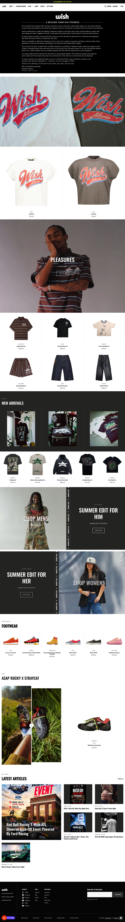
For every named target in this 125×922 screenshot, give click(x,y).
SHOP (10, 6)
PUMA (94, 743)
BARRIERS (12, 478)
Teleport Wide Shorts (21, 386)
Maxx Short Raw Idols (62, 386)
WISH (31, 212)
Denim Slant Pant (104, 386)
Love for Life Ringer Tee (104, 346)
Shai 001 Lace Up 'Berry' (114, 652)
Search (109, 6)
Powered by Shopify (118, 918)
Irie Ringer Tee (13, 480)
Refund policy (24, 918)
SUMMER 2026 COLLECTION (98, 523)
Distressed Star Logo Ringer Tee (37, 480)
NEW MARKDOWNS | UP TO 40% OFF (62, 2)
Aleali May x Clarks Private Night (105, 808)
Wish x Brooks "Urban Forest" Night (13, 867)
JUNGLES (104, 344)
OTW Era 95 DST (72, 652)
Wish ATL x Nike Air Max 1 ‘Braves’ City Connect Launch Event (76, 838)
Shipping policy (61, 918)
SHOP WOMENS (89, 583)
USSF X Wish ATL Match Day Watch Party (76, 808)
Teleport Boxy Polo (21, 346)
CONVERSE (114, 650)
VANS (72, 650)
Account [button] (115, 6)
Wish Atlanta (108, 918)
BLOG (29, 6)
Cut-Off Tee (31, 214)
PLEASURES (21, 344)
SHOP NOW (62, 273)
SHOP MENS (35, 518)
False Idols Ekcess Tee (62, 346)
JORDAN (31, 650)
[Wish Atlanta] (4, 6)
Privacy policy (36, 918)
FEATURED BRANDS (21, 6)
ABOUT (36, 6)
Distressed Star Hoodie (62, 480)
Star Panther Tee (112, 480)
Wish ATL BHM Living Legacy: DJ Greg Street (109, 837)
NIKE (10, 650)
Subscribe (118, 894)
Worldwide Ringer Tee (87, 480)
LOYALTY (42, 6)
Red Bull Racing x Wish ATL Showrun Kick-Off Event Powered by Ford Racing (30, 829)
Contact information (74, 918)
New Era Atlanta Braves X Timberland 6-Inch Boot (52, 653)
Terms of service (48, 918)
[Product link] (31, 184)
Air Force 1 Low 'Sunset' (10, 652)
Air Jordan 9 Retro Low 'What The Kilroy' (31, 652)
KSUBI (62, 344)
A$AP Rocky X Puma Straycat (94, 745)
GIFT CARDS (50, 6)
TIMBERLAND (52, 650)
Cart (121, 6)
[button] (3, 266)
